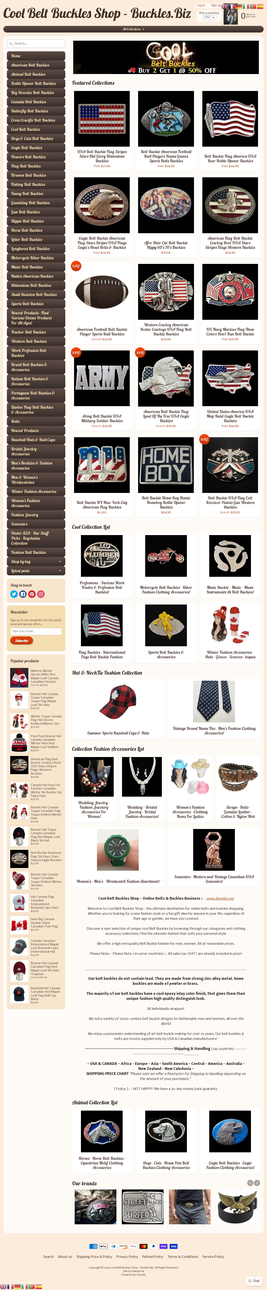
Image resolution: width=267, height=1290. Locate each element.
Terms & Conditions (183, 1257)
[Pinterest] (32, 594)
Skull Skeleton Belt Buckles (34, 294)
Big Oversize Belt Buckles (32, 92)
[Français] (10, 1287)
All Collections (132, 29)
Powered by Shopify (133, 1275)
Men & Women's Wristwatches (24, 480)
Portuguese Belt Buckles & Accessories (33, 395)
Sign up (216, 5)
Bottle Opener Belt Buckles (33, 83)
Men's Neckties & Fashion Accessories (31, 465)
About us (65, 1257)
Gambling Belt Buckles (30, 202)
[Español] (39, 1287)
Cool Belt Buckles (25, 129)
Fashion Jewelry (24, 514)
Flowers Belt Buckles (28, 156)
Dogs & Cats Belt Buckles (32, 138)
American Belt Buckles (30, 65)
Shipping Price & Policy (94, 1257)
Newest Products (24, 430)
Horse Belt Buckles (26, 230)
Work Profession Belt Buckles (28, 353)
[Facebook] (23, 594)
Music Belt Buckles (26, 267)
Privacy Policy (127, 1257)
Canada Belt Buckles (28, 101)
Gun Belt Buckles (25, 211)
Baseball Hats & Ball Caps (33, 439)
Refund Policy (152, 1257)
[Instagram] (41, 594)
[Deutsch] (17, 1287)
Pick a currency (209, 13)
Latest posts (20, 570)
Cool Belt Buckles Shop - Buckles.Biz (97, 13)
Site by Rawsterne (133, 1271)
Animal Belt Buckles (28, 74)
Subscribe (21, 641)
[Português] (31, 1287)
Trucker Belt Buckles (28, 332)
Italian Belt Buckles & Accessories (30, 381)
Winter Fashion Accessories (33, 491)
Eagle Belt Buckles (26, 147)
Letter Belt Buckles (26, 239)
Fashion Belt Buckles (28, 552)
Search (48, 1257)
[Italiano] (24, 1287)
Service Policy (213, 1257)
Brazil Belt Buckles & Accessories (29, 367)
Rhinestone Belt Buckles (31, 285)
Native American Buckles (32, 276)
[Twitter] (14, 594)
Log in (201, 5)
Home (15, 55)
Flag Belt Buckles (25, 166)
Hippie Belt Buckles (27, 221)
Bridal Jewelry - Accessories (25, 451)
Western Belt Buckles (29, 341)
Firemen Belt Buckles (28, 175)
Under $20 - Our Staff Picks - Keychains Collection (30, 538)
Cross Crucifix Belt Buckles (33, 120)
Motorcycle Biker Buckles (32, 257)
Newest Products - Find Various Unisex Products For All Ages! (31, 317)
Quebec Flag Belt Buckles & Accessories (32, 409)
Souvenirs (19, 524)
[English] (3, 1287)
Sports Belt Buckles (27, 303)
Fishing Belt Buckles (28, 184)
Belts (15, 421)
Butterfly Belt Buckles (29, 110)
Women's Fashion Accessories (25, 503)
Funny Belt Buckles (27, 193)
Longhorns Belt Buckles (30, 248)
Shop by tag (20, 561)
